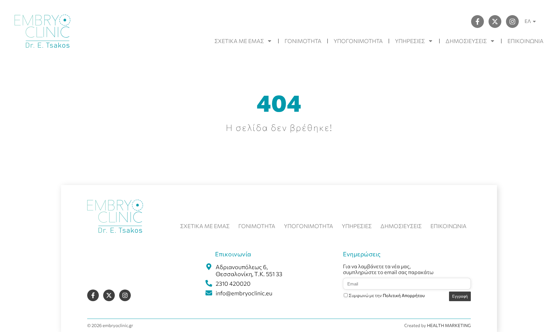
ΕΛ (528, 21)
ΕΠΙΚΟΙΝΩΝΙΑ (525, 41)
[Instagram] (512, 21)
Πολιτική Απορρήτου (404, 295)
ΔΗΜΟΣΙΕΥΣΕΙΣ (466, 41)
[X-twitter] (495, 21)
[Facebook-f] (477, 21)
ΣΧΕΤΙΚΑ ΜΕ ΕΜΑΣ (239, 41)
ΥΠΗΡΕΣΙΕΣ (410, 41)
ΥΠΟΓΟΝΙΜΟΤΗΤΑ (358, 41)
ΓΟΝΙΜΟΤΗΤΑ (303, 41)
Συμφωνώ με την (387, 295)
